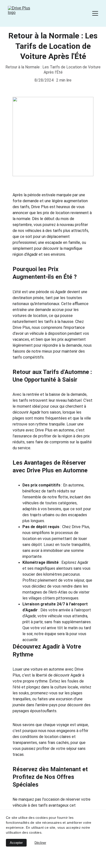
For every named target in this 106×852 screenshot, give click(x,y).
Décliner (40, 843)
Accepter (16, 843)
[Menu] (95, 13)
